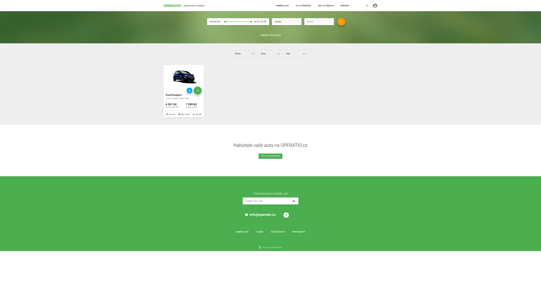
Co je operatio (303, 6)
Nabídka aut (282, 6)
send (294, 201)
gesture (194, 114)
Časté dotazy (278, 232)
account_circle (375, 5)
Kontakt (345, 6)
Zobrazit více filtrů (270, 35)
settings (179, 114)
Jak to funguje (325, 6)
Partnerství (298, 232)
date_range (167, 114)
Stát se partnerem (270, 156)
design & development (272, 248)
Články (259, 232)
